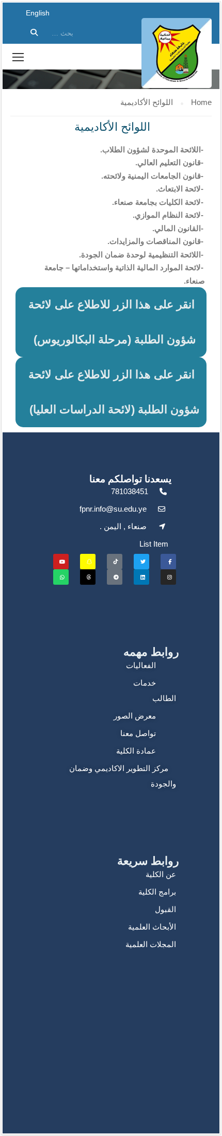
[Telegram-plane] (114, 577)
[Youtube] (61, 561)
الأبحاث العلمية (152, 926)
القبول (165, 909)
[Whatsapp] (61, 577)
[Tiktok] (114, 561)
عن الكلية (161, 874)
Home (201, 102)
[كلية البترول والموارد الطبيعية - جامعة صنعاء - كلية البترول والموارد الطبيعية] (176, 53)
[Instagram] (168, 577)
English (38, 13)
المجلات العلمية (150, 944)
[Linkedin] (141, 577)
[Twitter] (141, 561)
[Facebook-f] (168, 561)
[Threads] (88, 577)
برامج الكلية (157, 891)
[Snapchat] (88, 561)
